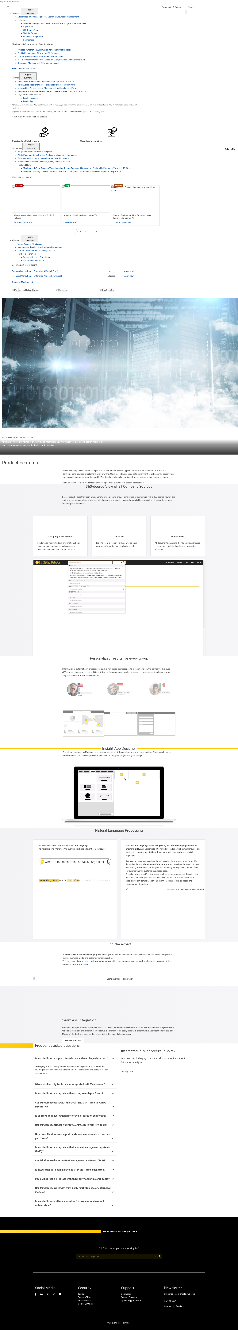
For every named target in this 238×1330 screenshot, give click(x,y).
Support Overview (129, 1297)
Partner (15, 78)
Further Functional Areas (23, 68)
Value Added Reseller (47, 85)
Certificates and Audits (33, 260)
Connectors (28, 40)
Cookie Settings (85, 1304)
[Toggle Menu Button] (8, 6)
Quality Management (38, 53)
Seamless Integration (33, 36)
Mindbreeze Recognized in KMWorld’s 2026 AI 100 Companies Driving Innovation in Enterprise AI (72, 171)
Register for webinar (23, 222)
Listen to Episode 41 (122, 222)
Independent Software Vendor (52, 91)
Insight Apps (29, 101)
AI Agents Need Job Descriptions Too (80, 215)
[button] (163, 911)
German (167, 1306)
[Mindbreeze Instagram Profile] (54, 1294)
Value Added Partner (48, 88)
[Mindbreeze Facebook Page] (36, 1294)
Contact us (126, 1294)
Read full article (70, 222)
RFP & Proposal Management (51, 60)
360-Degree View (31, 30)
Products (16, 13)
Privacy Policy (84, 1300)
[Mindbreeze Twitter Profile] (47, 1294)
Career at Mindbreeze (22, 282)
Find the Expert (30, 33)
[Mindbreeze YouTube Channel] (60, 1294)
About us (16, 240)
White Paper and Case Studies (47, 155)
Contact (37, 250)
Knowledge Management (38, 63)
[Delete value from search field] (155, 1256)
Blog (35, 152)
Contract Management (40, 56)
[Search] (186, 12)
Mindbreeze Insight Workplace (54, 23)
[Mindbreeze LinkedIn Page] (41, 1294)
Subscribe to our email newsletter (179, 1294)
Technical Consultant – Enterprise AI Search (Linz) (35, 271)
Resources (17, 148)
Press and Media (44, 161)
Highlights (22, 20)
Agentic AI (28, 26)
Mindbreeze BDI (46, 81)
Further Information (27, 254)
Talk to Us (230, 149)
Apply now (129, 271)
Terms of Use (84, 1297)
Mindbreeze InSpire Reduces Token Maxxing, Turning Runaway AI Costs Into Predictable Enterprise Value (77, 168)
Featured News (24, 165)
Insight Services (30, 98)
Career (30, 244)
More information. (80, 964)
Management (40, 247)
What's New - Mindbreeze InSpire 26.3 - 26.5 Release (34, 216)
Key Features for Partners (29, 94)
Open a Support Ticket (131, 1300)
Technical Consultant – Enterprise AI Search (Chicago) (37, 276)
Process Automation (44, 50)
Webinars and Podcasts (43, 158)
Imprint (81, 1294)
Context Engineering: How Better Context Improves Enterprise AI (132, 216)
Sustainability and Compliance (36, 257)
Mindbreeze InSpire (48, 17)
